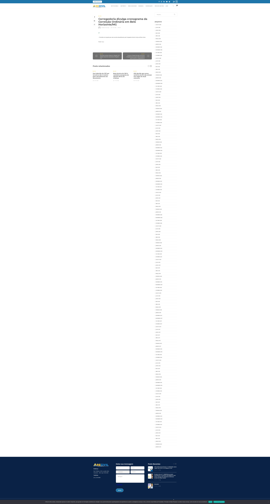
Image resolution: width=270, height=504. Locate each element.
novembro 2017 (159, 318)
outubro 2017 (159, 321)
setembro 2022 (159, 156)
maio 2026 (158, 33)
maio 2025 (158, 66)
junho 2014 (158, 432)
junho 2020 (158, 231)
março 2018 (158, 307)
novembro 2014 (159, 418)
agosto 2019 (158, 259)
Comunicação (149, 5)
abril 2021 (158, 203)
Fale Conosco (97, 1)
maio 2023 (158, 133)
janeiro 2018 (158, 312)
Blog (99, 16)
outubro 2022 (159, 153)
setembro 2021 (159, 189)
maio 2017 (158, 335)
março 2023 (158, 139)
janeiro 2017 (158, 346)
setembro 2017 (159, 323)
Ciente (210, 501)
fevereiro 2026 (159, 41)
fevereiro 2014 (159, 444)
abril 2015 (158, 404)
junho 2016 (158, 365)
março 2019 (158, 273)
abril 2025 (158, 69)
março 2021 (158, 206)
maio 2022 (158, 167)
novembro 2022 (159, 150)
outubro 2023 (159, 119)
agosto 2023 (158, 125)
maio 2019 (158, 267)
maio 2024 (158, 100)
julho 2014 (158, 430)
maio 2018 (158, 301)
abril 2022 (158, 170)
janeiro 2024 (158, 111)
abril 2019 (158, 270)
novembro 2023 (159, 116)
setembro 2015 (159, 390)
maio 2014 (158, 435)
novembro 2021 (159, 184)
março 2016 (158, 374)
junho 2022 (158, 164)
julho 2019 (158, 262)
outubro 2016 (159, 354)
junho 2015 (158, 399)
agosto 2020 (158, 225)
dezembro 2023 (159, 114)
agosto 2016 (158, 360)
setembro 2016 (159, 357)
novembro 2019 (159, 251)
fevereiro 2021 (159, 209)
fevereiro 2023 (159, 142)
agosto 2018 (158, 293)
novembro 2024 (159, 83)
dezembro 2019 (159, 248)
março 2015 (158, 407)
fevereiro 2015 (159, 410)
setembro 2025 (159, 55)
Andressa (103, 27)
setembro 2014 (159, 424)
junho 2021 (158, 198)
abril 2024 (158, 102)
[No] (268, 502)
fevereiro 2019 (159, 276)
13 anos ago (107, 27)
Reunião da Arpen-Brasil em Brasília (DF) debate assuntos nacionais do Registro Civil (110, 57)
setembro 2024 (159, 88)
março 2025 (158, 72)
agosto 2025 (158, 58)
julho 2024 (158, 94)
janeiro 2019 (158, 279)
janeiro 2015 (158, 413)
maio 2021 (158, 200)
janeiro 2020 (158, 245)
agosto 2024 (158, 91)
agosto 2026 (158, 24)
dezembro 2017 (159, 315)
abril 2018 (158, 304)
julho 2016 (158, 363)
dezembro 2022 (159, 147)
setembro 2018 (159, 290)
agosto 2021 (158, 192)
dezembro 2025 (159, 47)
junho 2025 (158, 63)
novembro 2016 (159, 351)
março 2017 (158, 340)
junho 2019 (158, 265)
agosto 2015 (158, 393)
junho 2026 (158, 30)
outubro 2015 (159, 388)
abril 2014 (158, 438)
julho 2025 (158, 61)
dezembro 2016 (159, 349)
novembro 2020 (159, 217)
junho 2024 (158, 97)
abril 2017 (158, 337)
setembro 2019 (159, 256)
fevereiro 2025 (159, 75)
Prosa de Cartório (159, 5)
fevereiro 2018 (159, 309)
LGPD (167, 5)
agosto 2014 (158, 427)
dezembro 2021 (159, 181)
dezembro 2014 (159, 416)
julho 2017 (158, 329)
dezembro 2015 (159, 382)
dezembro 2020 (159, 214)
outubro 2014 (159, 421)
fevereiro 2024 (159, 108)
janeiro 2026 (158, 44)
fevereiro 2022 (159, 175)
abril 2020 (158, 237)
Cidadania (140, 5)
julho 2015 (158, 396)
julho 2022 (158, 161)
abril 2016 (158, 371)
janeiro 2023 (158, 144)
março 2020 (158, 239)
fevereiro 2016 (159, 376)
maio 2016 (158, 368)
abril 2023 (158, 136)
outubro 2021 (159, 186)
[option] (102, 75)
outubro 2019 (159, 253)
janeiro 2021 (158, 212)
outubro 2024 (159, 86)
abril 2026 (158, 35)
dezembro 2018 (159, 281)
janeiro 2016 (158, 379)
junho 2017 (158, 332)
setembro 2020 (159, 223)
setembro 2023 (159, 122)
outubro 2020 (159, 220)
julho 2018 (158, 295)
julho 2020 (158, 228)
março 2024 (158, 105)
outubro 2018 (159, 287)
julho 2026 (158, 27)
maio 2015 (158, 402)
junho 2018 (158, 298)
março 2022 (158, 172)
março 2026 (158, 38)
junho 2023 (158, 130)
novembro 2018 (159, 284)
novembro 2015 (159, 385)
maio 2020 (158, 234)
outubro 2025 (159, 52)
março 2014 (158, 441)
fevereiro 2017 (159, 343)
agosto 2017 (158, 326)
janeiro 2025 (158, 77)
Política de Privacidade (219, 501)
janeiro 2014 (158, 446)
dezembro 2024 (159, 80)
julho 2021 (158, 195)
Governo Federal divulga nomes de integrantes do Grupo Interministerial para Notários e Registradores (135, 57)
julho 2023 (158, 128)
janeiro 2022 (158, 178)
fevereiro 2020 (159, 242)
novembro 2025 (159, 49)
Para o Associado (132, 5)
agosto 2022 (158, 158)
